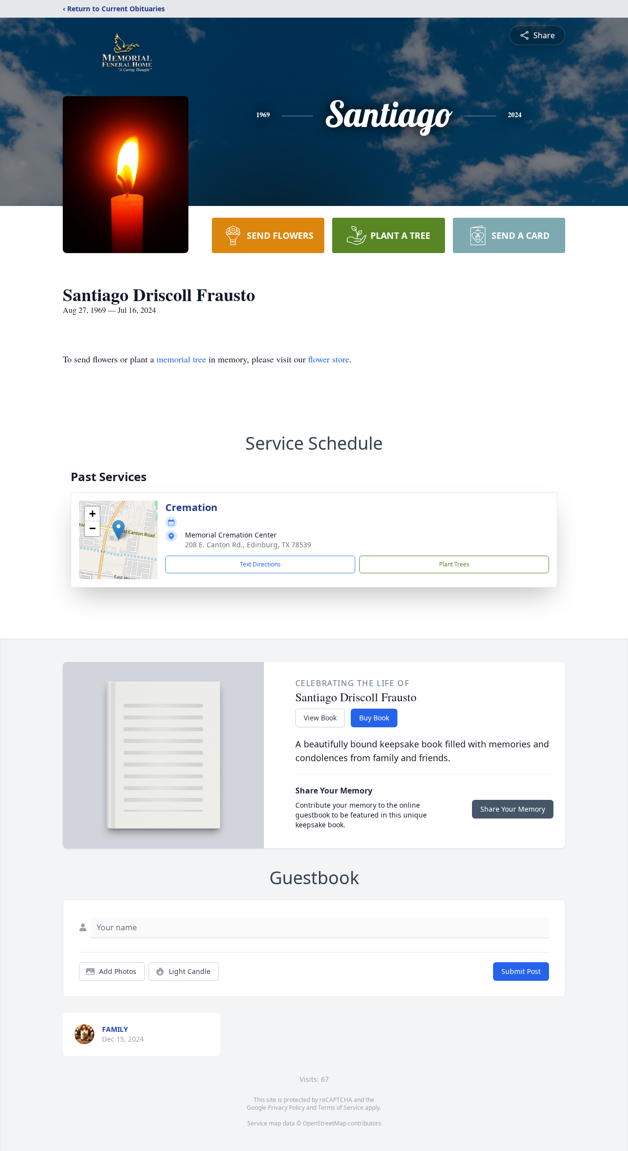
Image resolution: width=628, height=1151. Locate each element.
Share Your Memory (512, 809)
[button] (118, 530)
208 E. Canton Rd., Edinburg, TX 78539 (248, 544)
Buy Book (374, 717)
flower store (328, 359)
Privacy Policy (286, 1107)
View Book (320, 717)
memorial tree (181, 359)
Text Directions (260, 564)
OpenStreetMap (324, 1123)
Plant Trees (454, 564)
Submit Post (521, 971)
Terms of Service (341, 1107)
